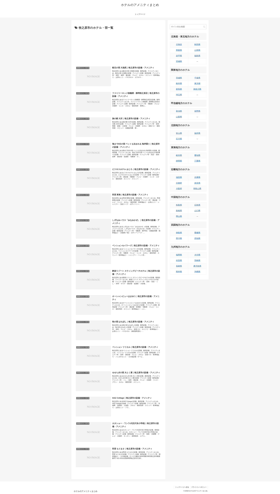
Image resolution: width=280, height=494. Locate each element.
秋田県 (197, 44)
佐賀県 (179, 260)
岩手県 (179, 56)
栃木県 (179, 83)
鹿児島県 (197, 266)
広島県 (197, 205)
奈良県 (197, 183)
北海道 (179, 44)
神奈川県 (197, 89)
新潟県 (179, 111)
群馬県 (179, 89)
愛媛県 (197, 233)
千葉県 (197, 78)
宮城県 (179, 61)
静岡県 (179, 161)
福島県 (197, 56)
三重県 (197, 161)
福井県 (197, 133)
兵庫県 (197, 177)
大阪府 (179, 189)
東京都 (197, 83)
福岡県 (179, 255)
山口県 (197, 211)
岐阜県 (179, 155)
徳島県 (179, 233)
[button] (204, 26)
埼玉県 (179, 95)
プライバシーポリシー (199, 487)
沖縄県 (197, 272)
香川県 (179, 238)
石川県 (179, 139)
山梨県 (179, 117)
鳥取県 (179, 205)
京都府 (179, 183)
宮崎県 (197, 260)
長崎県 (179, 266)
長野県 (197, 111)
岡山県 (179, 216)
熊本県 (179, 272)
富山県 (179, 133)
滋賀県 (179, 177)
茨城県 (179, 78)
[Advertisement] (118, 46)
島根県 (179, 211)
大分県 (197, 255)
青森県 (179, 50)
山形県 (197, 50)
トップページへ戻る (182, 487)
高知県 (197, 238)
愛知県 (197, 155)
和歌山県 (197, 189)
